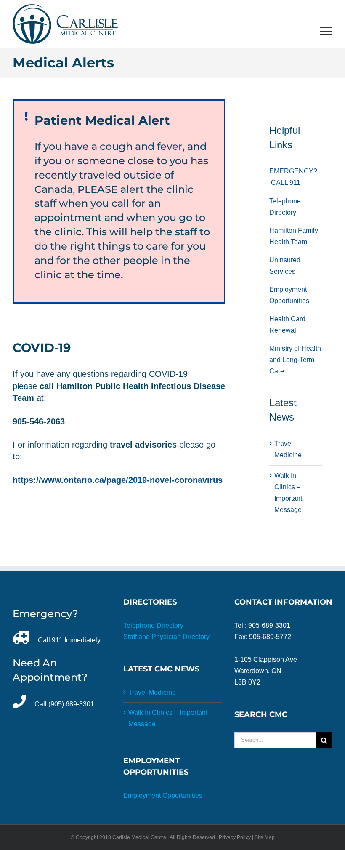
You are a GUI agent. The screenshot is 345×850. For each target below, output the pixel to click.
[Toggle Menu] (326, 31)
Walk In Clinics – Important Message (167, 718)
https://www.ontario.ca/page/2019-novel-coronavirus (118, 480)
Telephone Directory (153, 625)
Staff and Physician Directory (166, 636)
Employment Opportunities (162, 795)
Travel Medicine (152, 692)
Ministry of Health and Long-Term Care (295, 360)
